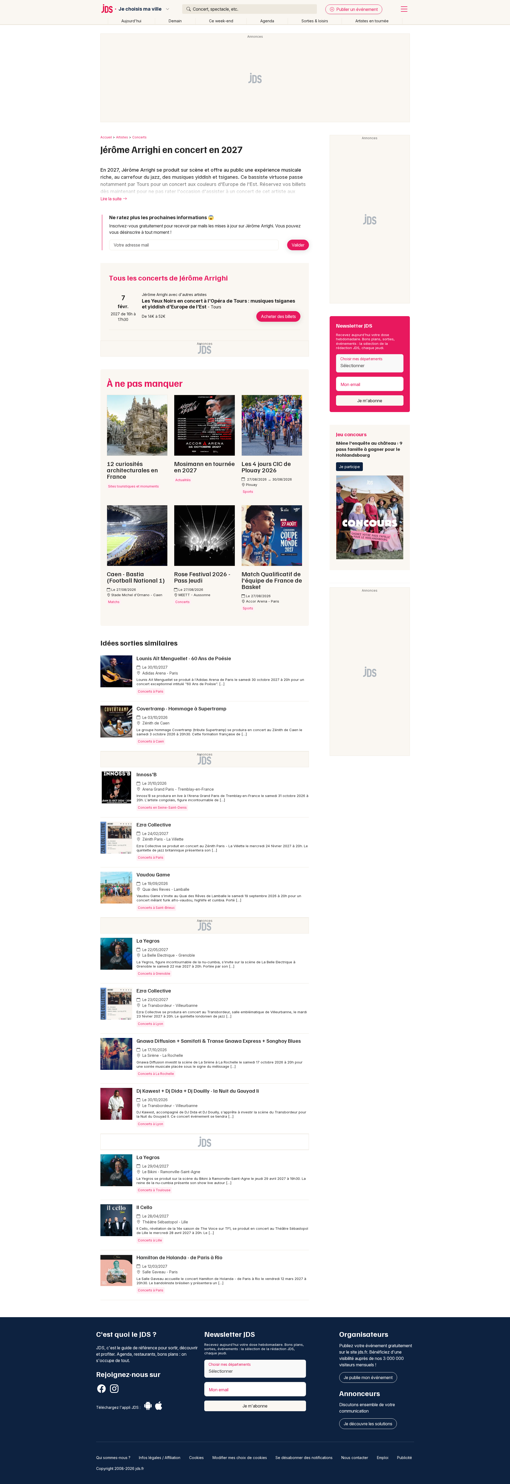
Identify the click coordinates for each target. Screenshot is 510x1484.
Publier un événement (356, 9)
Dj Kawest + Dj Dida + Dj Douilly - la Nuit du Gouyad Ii (198, 1090)
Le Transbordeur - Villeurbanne (169, 1005)
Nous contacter (354, 1457)
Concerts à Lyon (150, 1024)
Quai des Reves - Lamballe (165, 889)
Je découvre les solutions (368, 1423)
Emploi (382, 1457)
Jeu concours (369, 444)
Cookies (196, 1457)
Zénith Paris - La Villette (162, 839)
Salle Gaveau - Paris (159, 1272)
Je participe (349, 466)
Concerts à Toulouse (154, 1190)
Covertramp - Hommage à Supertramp (181, 708)
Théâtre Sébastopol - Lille (164, 1222)
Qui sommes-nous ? (113, 1457)
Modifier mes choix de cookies (239, 1457)
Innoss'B (147, 774)
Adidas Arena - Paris (159, 673)
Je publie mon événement (368, 1377)
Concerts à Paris (150, 691)
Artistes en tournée (372, 21)
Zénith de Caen (155, 723)
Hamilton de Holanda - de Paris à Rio (179, 1257)
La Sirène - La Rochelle (162, 1055)
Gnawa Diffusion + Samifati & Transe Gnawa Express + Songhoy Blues (219, 1040)
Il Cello (144, 1207)
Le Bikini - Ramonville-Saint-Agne (170, 1171)
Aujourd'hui (131, 21)
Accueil (106, 137)
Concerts (139, 137)
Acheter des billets (278, 316)
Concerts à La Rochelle (156, 1074)
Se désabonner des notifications (304, 1457)
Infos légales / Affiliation (159, 1457)
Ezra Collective (154, 824)
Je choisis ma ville (140, 9)
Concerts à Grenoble (154, 974)
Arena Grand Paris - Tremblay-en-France (177, 789)
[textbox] (369, 365)
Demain (175, 21)
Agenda (267, 21)
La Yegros (148, 940)
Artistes (122, 137)
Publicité (404, 1457)
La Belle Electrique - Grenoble (168, 955)
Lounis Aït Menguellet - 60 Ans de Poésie (184, 658)
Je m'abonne (369, 400)
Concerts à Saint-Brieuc (156, 908)
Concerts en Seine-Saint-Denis (162, 807)
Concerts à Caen (151, 741)
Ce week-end (221, 21)
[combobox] (369, 363)
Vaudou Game (153, 874)
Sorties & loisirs (314, 21)
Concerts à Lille (150, 1240)
